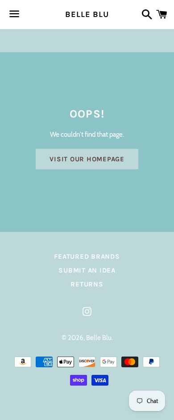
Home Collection (85, 40)
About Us (145, 40)
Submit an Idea (87, 270)
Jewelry (27, 40)
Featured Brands (87, 256)
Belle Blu (87, 14)
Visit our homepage (87, 159)
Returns (86, 284)
